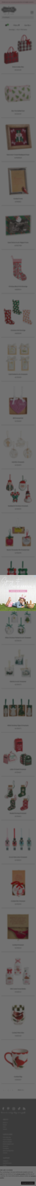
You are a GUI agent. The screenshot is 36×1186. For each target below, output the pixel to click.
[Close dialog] (35, 576)
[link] (18, 593)
